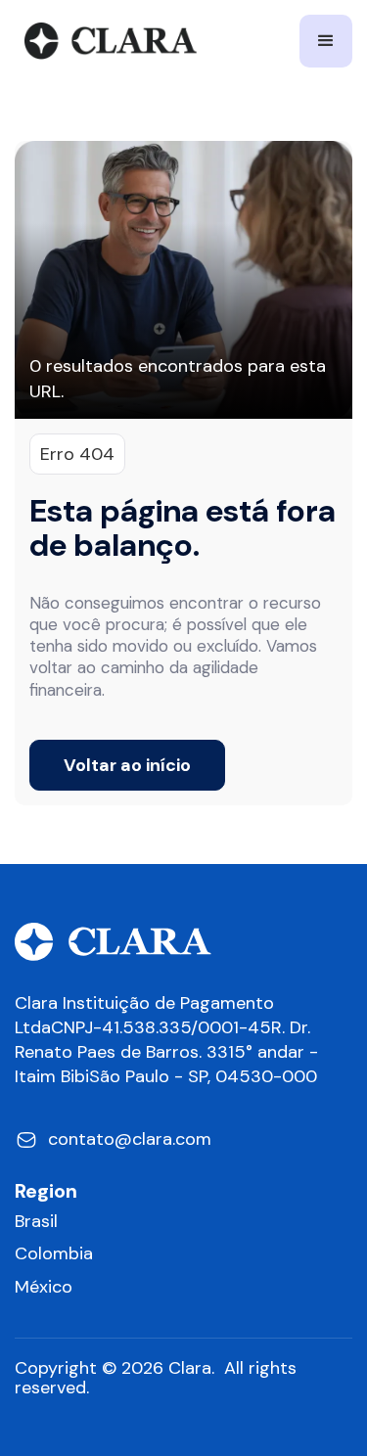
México (43, 1287)
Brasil (36, 1221)
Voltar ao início (127, 765)
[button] (325, 41)
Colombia (54, 1254)
